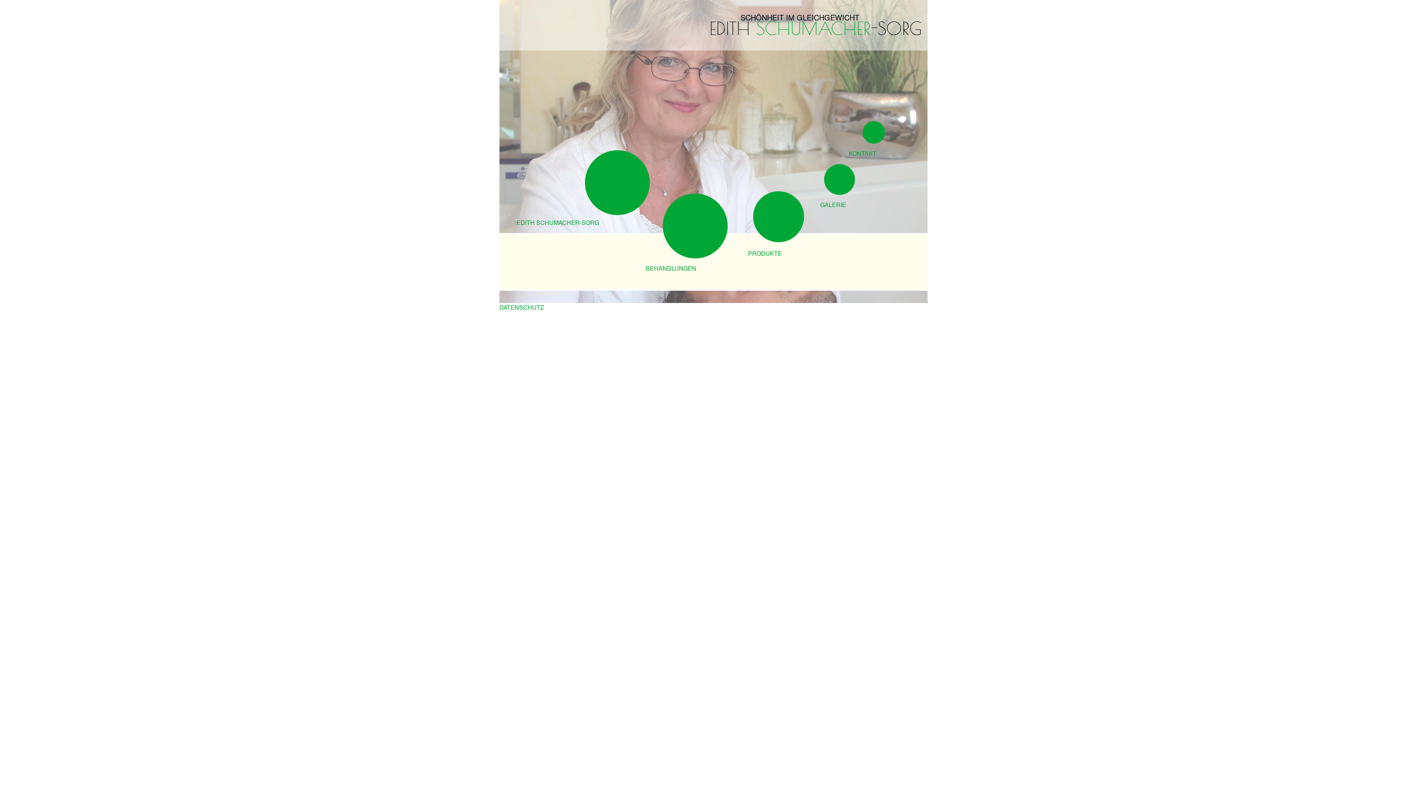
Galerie (833, 204)
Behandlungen (671, 268)
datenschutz (521, 307)
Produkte (765, 253)
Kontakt (862, 153)
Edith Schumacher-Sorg (558, 222)
